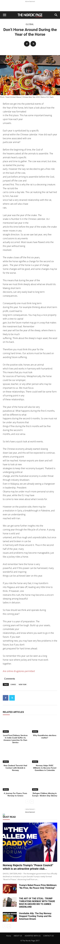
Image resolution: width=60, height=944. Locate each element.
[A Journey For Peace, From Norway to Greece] (15, 783)
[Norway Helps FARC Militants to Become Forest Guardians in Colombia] (44, 755)
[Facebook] (27, 44)
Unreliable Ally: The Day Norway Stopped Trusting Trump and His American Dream (35, 916)
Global (30, 24)
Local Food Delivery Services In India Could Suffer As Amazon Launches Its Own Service (15, 739)
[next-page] (31, 801)
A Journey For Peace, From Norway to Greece (15, 794)
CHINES (13, 684)
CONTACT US (48, 936)
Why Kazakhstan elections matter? (44, 736)
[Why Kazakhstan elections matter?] (44, 725)
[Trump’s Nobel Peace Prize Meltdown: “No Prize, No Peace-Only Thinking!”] (10, 888)
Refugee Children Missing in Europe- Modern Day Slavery (44, 794)
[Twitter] (33, 44)
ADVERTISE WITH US (33, 936)
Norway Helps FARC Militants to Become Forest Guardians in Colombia (44, 767)
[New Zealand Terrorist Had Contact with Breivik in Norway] (15, 755)
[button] (4, 15)
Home (8, 936)
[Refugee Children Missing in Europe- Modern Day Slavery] (44, 783)
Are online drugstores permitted (19, 671)
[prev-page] (27, 801)
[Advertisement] (30, 6)
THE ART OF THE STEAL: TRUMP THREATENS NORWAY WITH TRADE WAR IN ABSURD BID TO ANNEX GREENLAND (37, 902)
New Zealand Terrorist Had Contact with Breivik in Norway (15, 767)
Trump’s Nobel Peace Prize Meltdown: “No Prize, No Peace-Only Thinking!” (38, 886)
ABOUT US (18, 936)
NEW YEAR (22, 684)
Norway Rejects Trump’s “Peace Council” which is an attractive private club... (28, 867)
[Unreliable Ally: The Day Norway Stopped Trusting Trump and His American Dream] (10, 917)
